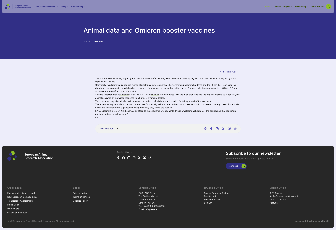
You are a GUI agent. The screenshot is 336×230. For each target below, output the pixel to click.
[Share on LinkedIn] (217, 128)
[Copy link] (235, 128)
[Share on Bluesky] (229, 128)
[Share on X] (223, 128)
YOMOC (325, 221)
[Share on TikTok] (205, 128)
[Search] (328, 6)
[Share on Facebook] (211, 128)
